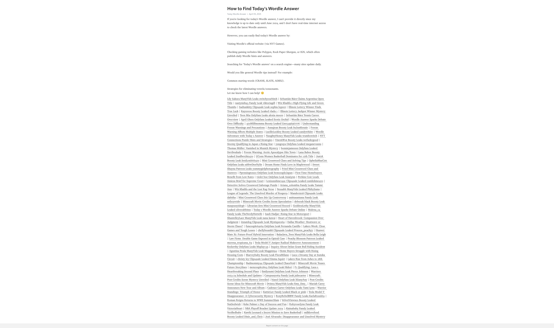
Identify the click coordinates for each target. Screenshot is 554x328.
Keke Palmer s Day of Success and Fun (265, 304)
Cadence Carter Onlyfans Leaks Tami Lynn (291, 287)
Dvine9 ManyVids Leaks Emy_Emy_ (287, 283)
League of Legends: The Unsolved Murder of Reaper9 (257, 193)
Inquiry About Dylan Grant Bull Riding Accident (298, 246)
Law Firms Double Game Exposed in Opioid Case (257, 238)
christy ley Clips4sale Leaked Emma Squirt (261, 259)
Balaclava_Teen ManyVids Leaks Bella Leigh (301, 234)
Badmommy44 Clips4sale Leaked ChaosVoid (270, 263)
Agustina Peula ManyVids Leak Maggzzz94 (253, 250)
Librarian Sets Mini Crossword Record (268, 205)
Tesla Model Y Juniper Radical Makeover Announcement (287, 242)
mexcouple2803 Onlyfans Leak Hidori (271, 267)
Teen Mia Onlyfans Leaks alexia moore (261, 115)
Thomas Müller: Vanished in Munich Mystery (252, 148)
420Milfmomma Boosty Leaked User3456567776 (273, 123)
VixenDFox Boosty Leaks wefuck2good (296, 140)
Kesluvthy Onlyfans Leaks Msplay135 (247, 246)
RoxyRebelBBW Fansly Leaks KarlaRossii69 (300, 296)
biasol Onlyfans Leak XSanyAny (289, 279)
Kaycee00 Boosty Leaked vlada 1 (259, 111)
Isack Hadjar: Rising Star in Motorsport (287, 213)
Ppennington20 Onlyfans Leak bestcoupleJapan (266, 172)
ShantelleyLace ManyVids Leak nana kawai (251, 218)
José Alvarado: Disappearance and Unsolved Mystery (295, 316)
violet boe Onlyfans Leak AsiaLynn (276, 177)
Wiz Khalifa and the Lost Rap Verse (254, 189)
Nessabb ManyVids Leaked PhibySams (298, 189)
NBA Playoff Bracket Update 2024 (264, 308)
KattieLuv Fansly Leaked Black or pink (284, 291)
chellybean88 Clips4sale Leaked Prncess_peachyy (285, 230)
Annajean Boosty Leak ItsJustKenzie (287, 127)
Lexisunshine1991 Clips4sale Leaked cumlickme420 (294, 181)
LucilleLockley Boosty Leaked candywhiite (289, 131)
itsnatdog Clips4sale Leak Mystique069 (263, 222)
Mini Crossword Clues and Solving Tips (284, 160)
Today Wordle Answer (236, 14)
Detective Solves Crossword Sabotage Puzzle (252, 185)
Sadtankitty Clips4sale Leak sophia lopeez (262, 107)
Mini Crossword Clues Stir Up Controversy (262, 197)
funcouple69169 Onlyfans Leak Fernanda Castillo (273, 226)
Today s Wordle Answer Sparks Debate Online (279, 209)
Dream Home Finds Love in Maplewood (287, 164)
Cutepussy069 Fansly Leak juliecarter (285, 275)
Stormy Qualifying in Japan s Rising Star (250, 144)
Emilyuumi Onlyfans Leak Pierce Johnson (285, 271)
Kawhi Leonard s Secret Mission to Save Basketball (272, 312)
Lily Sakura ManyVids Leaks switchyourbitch (252, 98)
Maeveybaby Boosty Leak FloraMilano (267, 255)
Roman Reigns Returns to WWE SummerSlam (253, 300)
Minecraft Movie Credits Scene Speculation (267, 201)
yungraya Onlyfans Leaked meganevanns (298, 144)
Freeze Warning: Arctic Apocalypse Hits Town (270, 152)
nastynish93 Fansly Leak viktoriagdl (255, 103)
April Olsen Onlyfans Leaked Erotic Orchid (265, 119)
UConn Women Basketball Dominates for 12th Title (284, 156)
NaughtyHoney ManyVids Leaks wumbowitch (291, 135)
